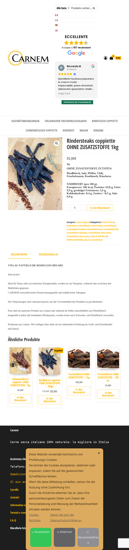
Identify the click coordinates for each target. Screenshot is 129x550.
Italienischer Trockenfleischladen (66, 121)
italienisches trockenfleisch (78, 225)
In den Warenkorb (100, 208)
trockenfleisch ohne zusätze (78, 236)
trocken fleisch (96, 225)
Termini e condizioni (21, 512)
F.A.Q (13, 520)
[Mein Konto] (105, 57)
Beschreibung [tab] (19, 254)
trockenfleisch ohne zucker (99, 232)
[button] (56, 143)
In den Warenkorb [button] (20, 398)
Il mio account (22, 481)
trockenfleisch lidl (110, 229)
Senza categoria (82, 222)
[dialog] (64, 499)
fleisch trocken (108, 222)
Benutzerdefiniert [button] (88, 540)
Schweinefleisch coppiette (41, 130)
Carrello (14, 489)
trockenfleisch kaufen (76, 229)
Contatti (14, 497)
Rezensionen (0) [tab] (48, 254)
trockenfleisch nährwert (77, 232)
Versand (98, 130)
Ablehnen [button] (66, 531)
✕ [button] (99, 453)
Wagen (84, 130)
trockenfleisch (110, 225)
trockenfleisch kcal (94, 229)
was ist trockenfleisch (93, 239)
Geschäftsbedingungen (25, 121)
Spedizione (19, 474)
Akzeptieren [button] (42, 531)
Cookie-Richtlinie (35, 517)
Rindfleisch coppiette (105, 121)
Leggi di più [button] (64, 93)
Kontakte (68, 130)
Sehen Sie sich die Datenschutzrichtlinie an (65, 517)
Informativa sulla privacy (23, 505)
